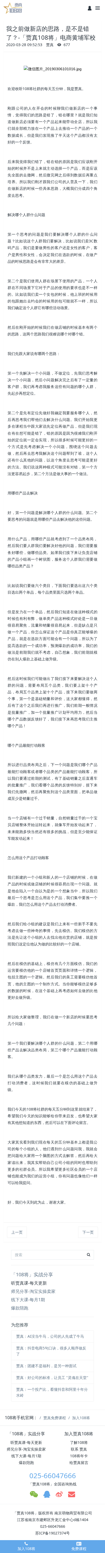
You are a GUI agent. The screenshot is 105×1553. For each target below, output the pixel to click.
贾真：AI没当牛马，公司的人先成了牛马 (50, 1336)
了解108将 (79, 1442)
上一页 (17, 1232)
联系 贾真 (79, 1449)
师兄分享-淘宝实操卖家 (33, 1291)
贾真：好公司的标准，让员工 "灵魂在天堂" (52, 1377)
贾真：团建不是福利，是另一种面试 (46, 1365)
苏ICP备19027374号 (52, 1533)
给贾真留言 (78, 1462)
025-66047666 (52, 1475)
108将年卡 (79, 1455)
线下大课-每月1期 (28, 1300)
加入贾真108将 (78, 1434)
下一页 (88, 1232)
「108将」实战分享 (32, 1274)
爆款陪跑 (19, 1308)
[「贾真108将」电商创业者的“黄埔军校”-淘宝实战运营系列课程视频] (13, 8)
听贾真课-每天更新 (29, 1283)
